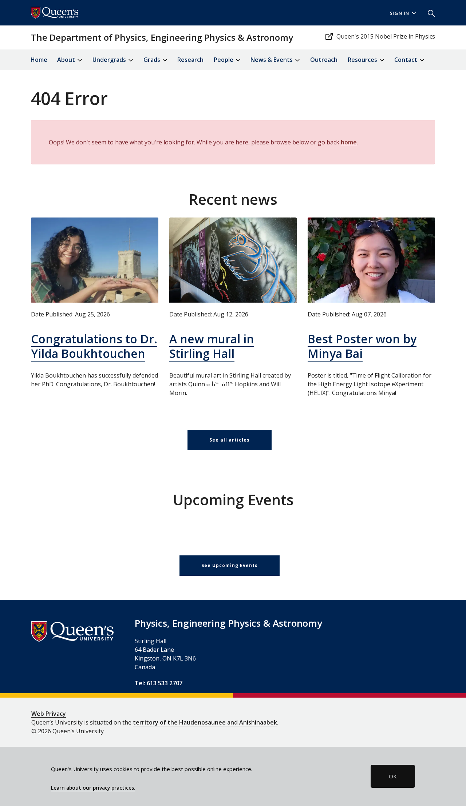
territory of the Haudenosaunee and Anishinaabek (205, 722)
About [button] (66, 60)
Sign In (400, 13)
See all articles (229, 440)
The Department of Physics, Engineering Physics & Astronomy (162, 37)
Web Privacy (48, 714)
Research (190, 60)
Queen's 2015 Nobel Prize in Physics (385, 36)
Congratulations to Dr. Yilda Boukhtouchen (94, 346)
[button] (428, 12)
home (349, 142)
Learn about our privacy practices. (93, 788)
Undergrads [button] (109, 60)
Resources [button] (363, 60)
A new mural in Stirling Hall (211, 346)
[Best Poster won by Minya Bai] (371, 260)
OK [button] (393, 776)
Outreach (323, 60)
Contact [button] (406, 60)
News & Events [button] (272, 60)
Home (39, 60)
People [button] (224, 60)
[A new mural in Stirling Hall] (233, 260)
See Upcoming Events (229, 565)
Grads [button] (152, 60)
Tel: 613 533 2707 (158, 683)
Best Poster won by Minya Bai (362, 346)
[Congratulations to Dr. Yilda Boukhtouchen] (94, 260)
